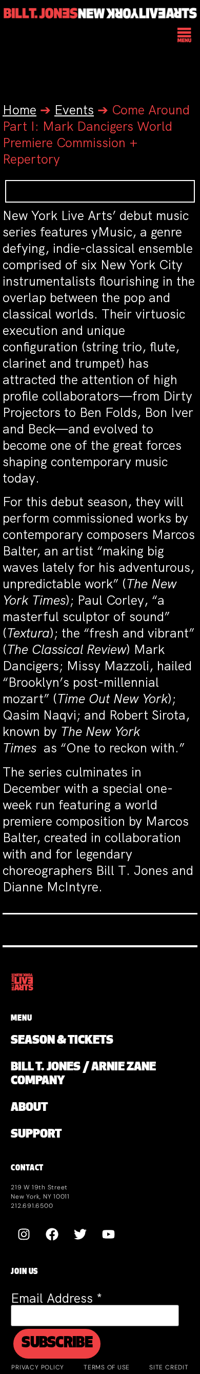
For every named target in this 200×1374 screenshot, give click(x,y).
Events (74, 110)
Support (36, 1135)
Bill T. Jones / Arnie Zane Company (83, 1074)
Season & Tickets (62, 1041)
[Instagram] (23, 1234)
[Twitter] (80, 1234)
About (29, 1108)
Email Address (56, 1298)
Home (19, 110)
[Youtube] (108, 1234)
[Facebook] (52, 1234)
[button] (184, 36)
